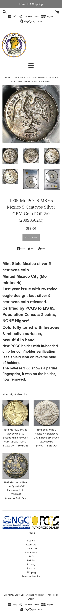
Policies (31, 560)
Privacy (31, 564)
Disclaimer (31, 552)
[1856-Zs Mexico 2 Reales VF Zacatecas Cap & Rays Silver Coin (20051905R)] (47, 413)
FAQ (31, 556)
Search (31, 540)
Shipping (31, 572)
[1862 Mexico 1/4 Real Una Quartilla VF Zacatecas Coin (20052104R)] (15, 466)
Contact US (31, 548)
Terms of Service (31, 576)
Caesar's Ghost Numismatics (33, 594)
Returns (31, 568)
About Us (31, 544)
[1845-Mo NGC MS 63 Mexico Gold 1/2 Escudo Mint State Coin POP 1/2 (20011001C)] (15, 413)
